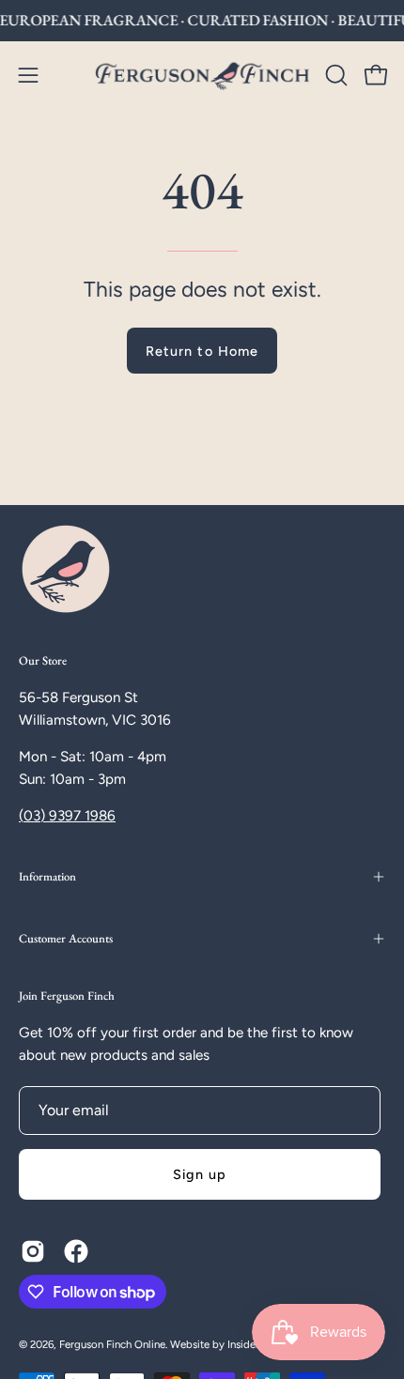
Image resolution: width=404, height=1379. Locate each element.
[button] (334, 75)
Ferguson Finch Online (112, 1344)
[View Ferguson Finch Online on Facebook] (76, 1251)
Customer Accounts (66, 938)
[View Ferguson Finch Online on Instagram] (33, 1251)
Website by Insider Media (231, 1344)
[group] (202, 20)
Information (47, 876)
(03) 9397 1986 (67, 815)
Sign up (200, 1174)
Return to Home (202, 351)
